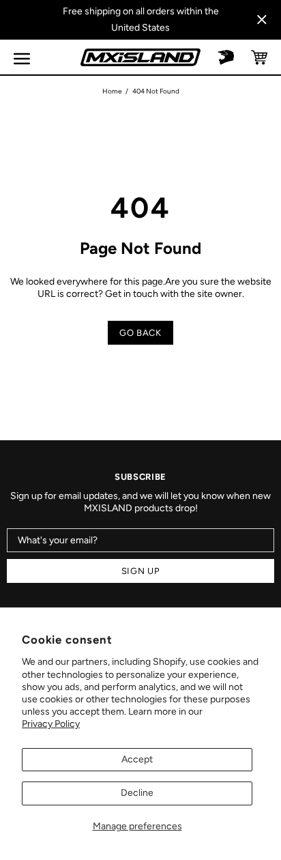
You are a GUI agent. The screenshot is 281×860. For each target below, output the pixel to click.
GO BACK (140, 333)
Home (111, 91)
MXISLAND (140, 57)
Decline (137, 793)
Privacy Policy (51, 724)
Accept (137, 759)
